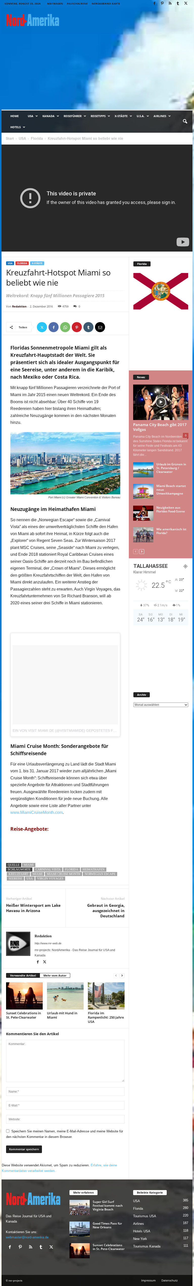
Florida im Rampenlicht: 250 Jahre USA (106, 1017)
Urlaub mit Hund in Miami (62, 1015)
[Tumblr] (178, 3)
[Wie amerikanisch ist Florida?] (143, 534)
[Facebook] (154, 3)
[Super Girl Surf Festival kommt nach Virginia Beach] (79, 1207)
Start (10, 138)
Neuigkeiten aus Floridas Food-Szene (170, 509)
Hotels (15, 127)
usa (30, 878)
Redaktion (19, 306)
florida (71, 869)
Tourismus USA (144, 1216)
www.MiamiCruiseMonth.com (36, 812)
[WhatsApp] (65, 327)
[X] (186, 3)
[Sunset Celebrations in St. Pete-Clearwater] (24, 996)
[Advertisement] (97, 72)
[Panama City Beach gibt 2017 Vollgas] (160, 402)
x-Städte (121, 116)
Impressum (148, 1280)
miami (37, 874)
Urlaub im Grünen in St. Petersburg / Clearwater (171, 468)
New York (140, 1239)
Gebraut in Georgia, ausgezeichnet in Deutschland (106, 910)
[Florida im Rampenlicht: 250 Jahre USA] (106, 996)
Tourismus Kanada (146, 1246)
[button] (184, 121)
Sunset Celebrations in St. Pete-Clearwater (23, 1015)
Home (14, 116)
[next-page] (122, 975)
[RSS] (170, 3)
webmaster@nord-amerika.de (27, 1237)
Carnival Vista (48, 869)
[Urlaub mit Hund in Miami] (65, 996)
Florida (37, 138)
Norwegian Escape (100, 874)
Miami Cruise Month (63, 874)
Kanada (48, 116)
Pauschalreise (77, 3)
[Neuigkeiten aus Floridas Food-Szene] (143, 513)
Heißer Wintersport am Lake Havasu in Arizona (33, 908)
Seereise (15, 878)
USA (30, 116)
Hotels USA (141, 1231)
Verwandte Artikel (23, 975)
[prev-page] (115, 975)
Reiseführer (73, 116)
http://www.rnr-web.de (48, 943)
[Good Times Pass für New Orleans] (79, 1229)
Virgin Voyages (50, 878)
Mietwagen (55, 3)
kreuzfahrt (18, 874)
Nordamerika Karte (106, 3)
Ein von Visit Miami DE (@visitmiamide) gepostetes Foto (67, 730)
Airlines (160, 116)
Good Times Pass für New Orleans (107, 1225)
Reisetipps (98, 116)
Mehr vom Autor (54, 975)
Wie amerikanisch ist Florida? (171, 531)
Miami (29, 865)
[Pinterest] (162, 3)
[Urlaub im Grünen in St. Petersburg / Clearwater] (143, 469)
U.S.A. (140, 116)
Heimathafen (94, 869)
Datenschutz (169, 1280)
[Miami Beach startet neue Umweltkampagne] (143, 491)
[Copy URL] (112, 327)
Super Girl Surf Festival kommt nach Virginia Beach (108, 1205)
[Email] (100, 327)
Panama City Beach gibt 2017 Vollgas (160, 427)
